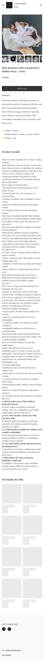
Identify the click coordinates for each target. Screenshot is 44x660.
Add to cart (22, 88)
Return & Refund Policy (13, 650)
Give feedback (6, 655)
